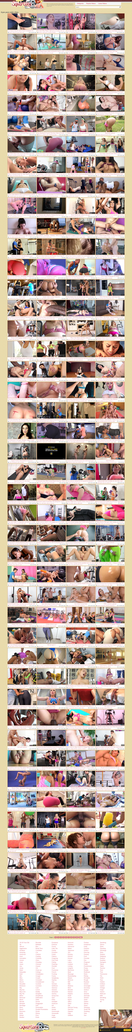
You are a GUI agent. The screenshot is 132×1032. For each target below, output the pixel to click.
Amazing (22, 952)
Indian (54, 1017)
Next (80, 937)
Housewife (55, 1013)
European (55, 942)
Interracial (71, 946)
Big (21, 988)
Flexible (54, 966)
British (22, 1015)
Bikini (21, 995)
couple (48, 196)
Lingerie (70, 968)
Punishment (88, 966)
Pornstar (86, 958)
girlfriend (99, 196)
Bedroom (22, 986)
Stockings (103, 950)
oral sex (76, 830)
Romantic (87, 978)
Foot (53, 968)
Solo (85, 1013)
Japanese (71, 950)
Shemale (87, 995)
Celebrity (38, 958)
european (83, 73)
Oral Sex (70, 1009)
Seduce (86, 990)
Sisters (86, 1001)
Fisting (54, 962)
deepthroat (51, 134)
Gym (53, 997)
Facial (54, 946)
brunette (20, 134)
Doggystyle (39, 1003)
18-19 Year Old (24, 942)
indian (99, 278)
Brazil (21, 1009)
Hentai (54, 1009)
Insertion (70, 944)
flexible (24, 605)
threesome (47, 93)
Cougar (38, 976)
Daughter (39, 993)
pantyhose (105, 646)
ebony (110, 114)
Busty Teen (39, 948)
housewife (52, 482)
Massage (71, 974)
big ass (11, 32)
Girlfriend (55, 986)
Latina (70, 962)
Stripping (103, 956)
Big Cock (22, 991)
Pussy (86, 968)
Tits (101, 976)
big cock (15, 32)
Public (86, 964)
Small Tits (87, 1009)
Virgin (102, 990)
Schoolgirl (87, 986)
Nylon (70, 999)
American (23, 954)
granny (69, 73)
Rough (86, 980)
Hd (53, 1005)
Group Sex (55, 995)
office (48, 462)
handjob (76, 196)
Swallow (102, 960)
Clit (37, 968)
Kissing (70, 954)
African (22, 946)
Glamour (54, 988)
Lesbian (70, 964)
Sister (86, 999)
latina (21, 32)
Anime (22, 960)
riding (84, 237)
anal (111, 32)
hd (24, 52)
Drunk (38, 1011)
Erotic (37, 1017)
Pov (85, 960)
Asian (21, 964)
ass (24, 73)
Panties (86, 942)
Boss (21, 1007)
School (86, 984)
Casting (38, 956)
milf (71, 32)
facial (52, 687)
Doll (37, 1005)
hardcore (79, 134)
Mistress (70, 986)
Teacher (102, 968)
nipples (106, 278)
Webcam (103, 993)
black (25, 503)
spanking (16, 319)
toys (110, 155)
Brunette (38, 942)
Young (102, 999)
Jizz (69, 952)
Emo (37, 1015)
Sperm (102, 944)
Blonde (22, 1001)
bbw (17, 73)
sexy (107, 544)
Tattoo (102, 966)
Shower (86, 997)
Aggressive (23, 948)
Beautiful (22, 984)
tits (23, 93)
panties (79, 830)
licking (107, 830)
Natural (70, 991)
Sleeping (87, 1007)
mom (69, 32)
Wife (101, 995)
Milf (69, 982)
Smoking (87, 1011)
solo (79, 73)
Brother (22, 1017)
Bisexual (22, 997)
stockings (20, 278)
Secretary (87, 988)
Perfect (86, 950)
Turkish (102, 982)
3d (41, 237)
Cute (37, 988)
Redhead (87, 972)
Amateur (22, 950)
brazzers (16, 52)
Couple (38, 978)
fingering (54, 892)
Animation (23, 958)
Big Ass (22, 990)
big (23, 32)
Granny (54, 993)
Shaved (86, 993)
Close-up (38, 970)
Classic (38, 966)
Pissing (86, 954)
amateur (81, 32)
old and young (113, 462)
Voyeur (102, 991)
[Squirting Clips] (28, 4)
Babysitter (23, 972)
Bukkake (38, 944)
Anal (21, 956)
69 (101, 278)
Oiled (69, 1003)
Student (102, 958)
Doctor (38, 1001)
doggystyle (21, 52)
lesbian (14, 93)
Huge (53, 1015)
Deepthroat (39, 995)
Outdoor (70, 1015)
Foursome (55, 970)
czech (111, 523)
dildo (110, 175)
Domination (39, 1007)
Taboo (102, 964)
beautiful (14, 73)
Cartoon (38, 954)
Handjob (54, 1001)
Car (37, 952)
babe (10, 52)
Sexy (85, 991)
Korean (70, 958)
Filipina (54, 956)
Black (21, 999)
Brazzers (22, 1011)
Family (54, 950)
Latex (69, 960)
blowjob (53, 32)
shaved (109, 667)
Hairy (53, 999)
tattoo (21, 216)
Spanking (103, 942)
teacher (11, 585)
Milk (69, 984)
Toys (101, 980)
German (54, 984)
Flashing (54, 964)
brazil (46, 544)
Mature (70, 978)
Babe (21, 970)
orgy (51, 626)
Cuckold (38, 984)
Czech (38, 990)
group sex (110, 626)
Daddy (38, 991)
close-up (52, 196)
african (76, 707)
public (80, 728)
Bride (21, 1013)
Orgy (69, 1013)
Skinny (86, 1003)
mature (84, 319)
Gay (53, 982)
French (54, 972)
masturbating (107, 707)
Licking (70, 966)
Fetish (54, 954)
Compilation (39, 974)
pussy (81, 564)
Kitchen (70, 956)
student (42, 175)
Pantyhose (87, 944)
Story (101, 952)
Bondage (22, 1005)
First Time (55, 960)
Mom (69, 988)
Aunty (21, 968)
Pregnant (87, 962)
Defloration (39, 997)
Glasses (54, 990)
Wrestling (103, 997)
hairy (108, 52)
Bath (21, 974)
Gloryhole (55, 991)
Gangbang (55, 978)
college (72, 748)
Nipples (70, 993)
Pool (85, 956)
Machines (71, 970)
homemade (108, 298)
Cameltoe (39, 950)
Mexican (70, 980)
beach (110, 134)
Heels (53, 1007)
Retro (85, 974)
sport (76, 134)
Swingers (103, 962)
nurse (52, 339)
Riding (86, 976)
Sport (101, 946)
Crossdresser (40, 982)
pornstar (56, 196)
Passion (86, 948)
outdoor (23, 298)
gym (18, 32)
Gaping (54, 980)
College (38, 972)
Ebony (38, 1013)
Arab (21, 962)
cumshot (113, 237)
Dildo (37, 999)
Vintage (102, 988)
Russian (86, 982)
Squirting (103, 948)
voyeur (17, 298)
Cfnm (37, 960)
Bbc (21, 976)
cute (105, 175)
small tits (78, 155)
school (55, 687)
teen (101, 32)
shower (44, 237)
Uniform (102, 984)
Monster (70, 990)
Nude (69, 995)
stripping (48, 278)
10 (76, 937)
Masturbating (72, 976)
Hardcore (55, 1003)
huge (109, 769)
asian (99, 32)
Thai (101, 972)
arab (98, 73)
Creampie (39, 980)
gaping (22, 482)
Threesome (103, 974)
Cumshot (38, 986)
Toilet (101, 978)
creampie (50, 32)
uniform (48, 564)
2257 (82, 1027)
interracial (21, 73)
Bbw (21, 978)
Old (69, 1005)
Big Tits (22, 993)
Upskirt (102, 986)
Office (69, 1001)
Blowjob (22, 1003)
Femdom (54, 952)
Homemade (55, 1011)
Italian (70, 948)
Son (85, 1015)
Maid (69, 972)
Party (85, 946)
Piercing (86, 952)
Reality (86, 970)
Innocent (70, 942)
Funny (54, 976)
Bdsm (21, 980)
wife (72, 52)
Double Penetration (42, 1009)
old (24, 933)
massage (101, 707)
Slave (86, 1005)
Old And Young (72, 1007)
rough (43, 32)
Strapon (102, 954)
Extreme (54, 944)
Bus (37, 946)
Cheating (38, 962)
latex (42, 646)
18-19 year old (74, 400)
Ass (21, 966)
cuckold (24, 871)
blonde (40, 32)
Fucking (54, 974)
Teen (101, 970)
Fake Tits (55, 948)
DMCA (84, 1027)
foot (46, 851)
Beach (22, 982)
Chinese (38, 964)
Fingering (55, 958)
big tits (74, 32)
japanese (99, 93)
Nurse (70, 997)
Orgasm (70, 1011)
